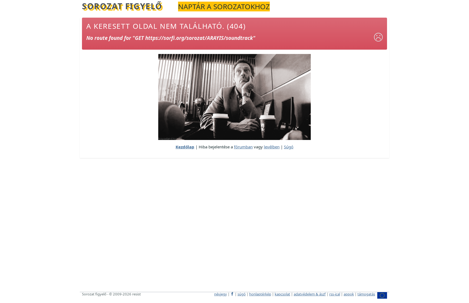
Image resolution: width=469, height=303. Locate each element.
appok (349, 294)
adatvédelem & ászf (310, 294)
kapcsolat (282, 294)
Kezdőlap (185, 146)
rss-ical (334, 294)
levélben (272, 146)
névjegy (220, 294)
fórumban (243, 146)
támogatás (366, 294)
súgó (241, 294)
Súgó (288, 146)
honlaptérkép (260, 294)
